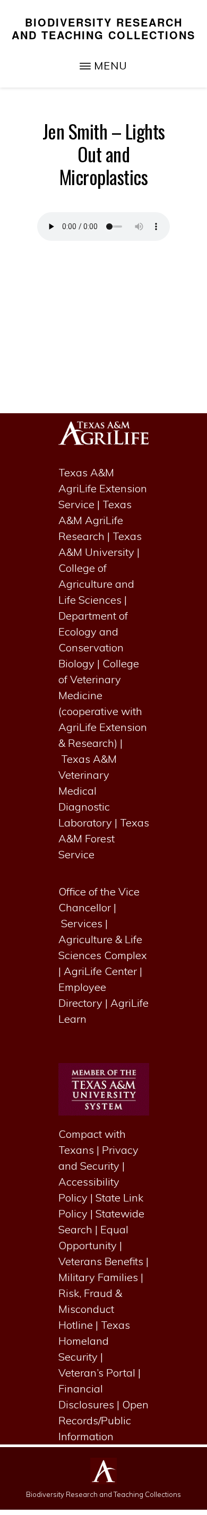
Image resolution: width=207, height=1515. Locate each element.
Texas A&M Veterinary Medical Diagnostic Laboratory (87, 790)
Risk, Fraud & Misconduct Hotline (90, 1308)
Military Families (98, 1277)
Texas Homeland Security (94, 1340)
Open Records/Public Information (103, 1420)
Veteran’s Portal (96, 1372)
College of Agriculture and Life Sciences (96, 583)
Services (81, 923)
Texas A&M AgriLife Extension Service (102, 488)
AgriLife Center (100, 971)
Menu (110, 65)
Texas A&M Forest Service (103, 838)
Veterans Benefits (100, 1261)
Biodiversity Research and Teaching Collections (103, 28)
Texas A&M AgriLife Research (95, 520)
